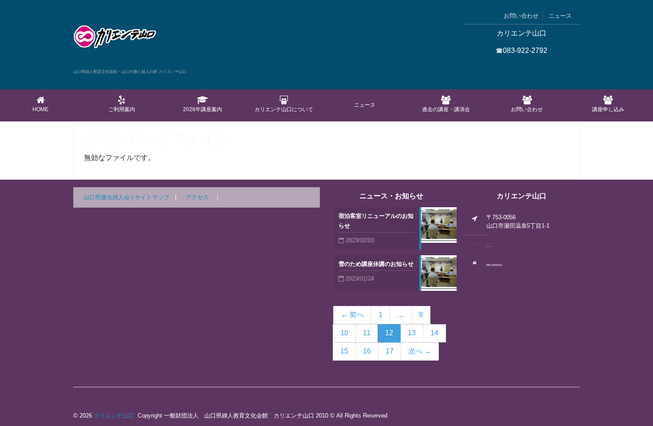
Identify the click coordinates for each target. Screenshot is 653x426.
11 (366, 333)
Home (40, 109)
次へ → (419, 351)
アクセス (197, 197)
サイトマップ (152, 197)
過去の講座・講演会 (446, 109)
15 (344, 351)
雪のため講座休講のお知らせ (376, 264)
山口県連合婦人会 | (109, 197)
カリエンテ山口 (114, 415)
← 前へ (352, 314)
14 (434, 333)
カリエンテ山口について (284, 109)
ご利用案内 (121, 109)
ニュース (560, 15)
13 (412, 333)
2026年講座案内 (202, 109)
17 (390, 351)
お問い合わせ (521, 15)
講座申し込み (608, 109)
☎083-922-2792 (521, 50)
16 (367, 351)
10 (344, 333)
